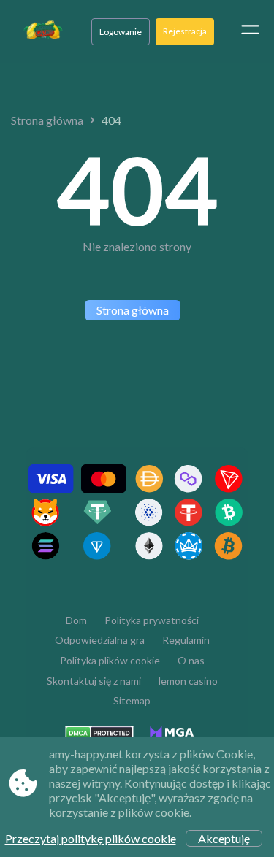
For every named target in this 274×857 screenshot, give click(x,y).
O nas (191, 660)
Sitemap (132, 700)
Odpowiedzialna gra (100, 640)
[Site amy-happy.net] (43, 31)
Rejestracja (185, 31)
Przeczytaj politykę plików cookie (90, 838)
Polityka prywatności (151, 620)
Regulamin (186, 640)
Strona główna (47, 120)
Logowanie (120, 31)
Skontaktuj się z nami (94, 681)
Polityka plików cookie (110, 660)
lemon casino (188, 681)
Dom (76, 620)
